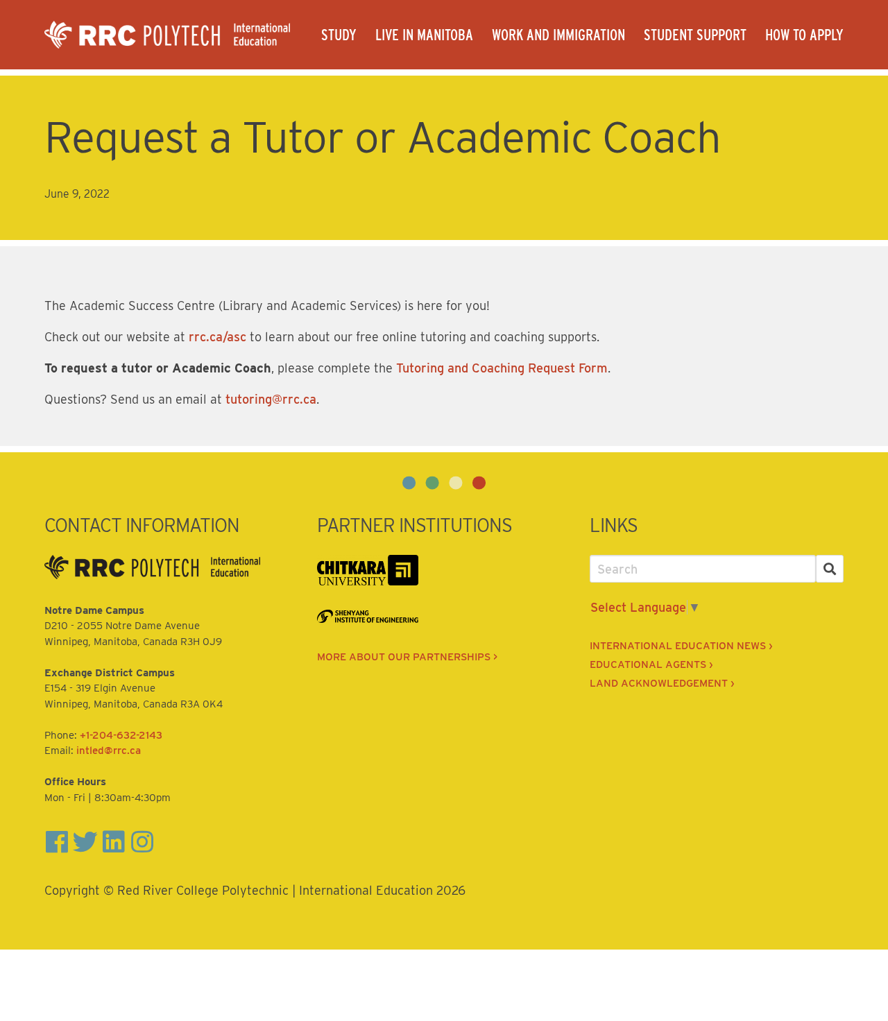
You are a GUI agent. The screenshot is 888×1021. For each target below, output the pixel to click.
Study (339, 35)
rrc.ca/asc (217, 336)
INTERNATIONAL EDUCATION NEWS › (681, 646)
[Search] (830, 569)
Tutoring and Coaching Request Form (502, 368)
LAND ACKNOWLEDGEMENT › (662, 683)
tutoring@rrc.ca (270, 399)
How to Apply (804, 35)
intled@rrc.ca (108, 750)
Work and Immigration (558, 35)
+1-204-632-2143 (121, 735)
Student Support (695, 35)
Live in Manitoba (424, 35)
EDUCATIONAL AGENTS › (651, 664)
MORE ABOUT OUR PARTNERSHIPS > (407, 657)
